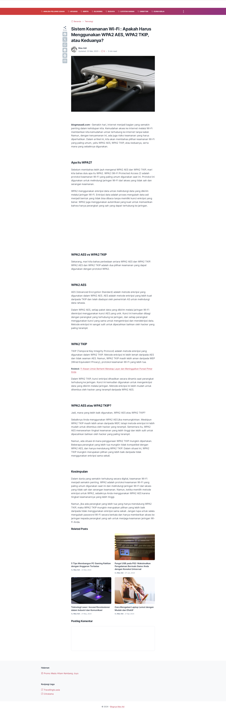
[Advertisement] (113, 229)
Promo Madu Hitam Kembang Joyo (60, 673)
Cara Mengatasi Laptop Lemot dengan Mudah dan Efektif (134, 608)
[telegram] (65, 50)
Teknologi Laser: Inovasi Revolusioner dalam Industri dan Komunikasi (90, 608)
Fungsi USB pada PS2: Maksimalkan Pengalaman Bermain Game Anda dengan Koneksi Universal (133, 566)
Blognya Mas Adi (117, 706)
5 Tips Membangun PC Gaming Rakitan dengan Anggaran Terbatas (91, 565)
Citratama (48, 694)
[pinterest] (65, 55)
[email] (65, 61)
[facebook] (65, 34)
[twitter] (65, 39)
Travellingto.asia (51, 689)
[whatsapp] (65, 44)
